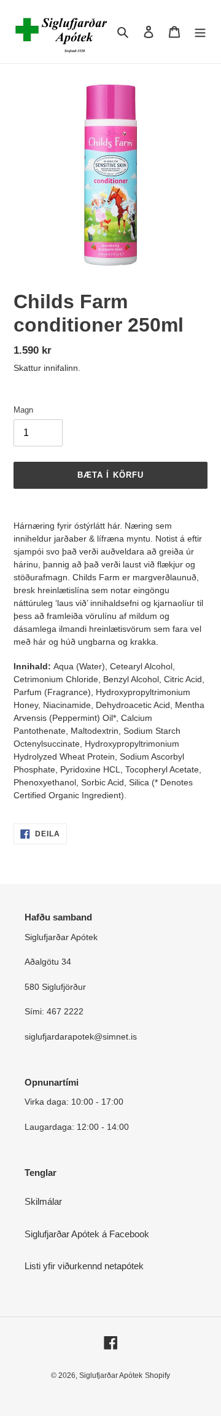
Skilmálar (43, 1201)
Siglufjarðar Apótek (110, 1375)
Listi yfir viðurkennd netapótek (84, 1266)
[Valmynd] (200, 31)
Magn (23, 409)
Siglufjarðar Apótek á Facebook (87, 1234)
